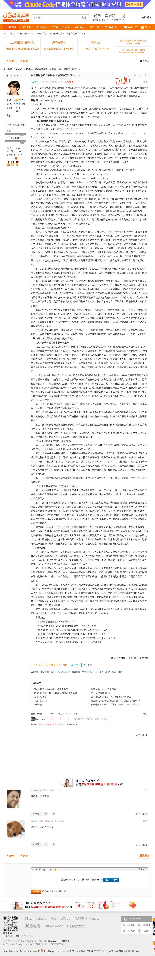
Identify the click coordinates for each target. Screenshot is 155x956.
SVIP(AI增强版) (117, 20)
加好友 (12, 103)
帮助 (53, 918)
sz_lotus (34, 790)
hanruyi (34, 821)
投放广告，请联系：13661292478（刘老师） (49, 941)
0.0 (123, 15)
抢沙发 (52, 69)
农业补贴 (55, 672)
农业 (107, 672)
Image (39, 869)
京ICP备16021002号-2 (13, 951)
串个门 (22, 100)
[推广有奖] (77, 75)
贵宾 (19, 138)
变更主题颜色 (41, 69)
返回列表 (144, 61)
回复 (25, 61)
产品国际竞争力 (89, 672)
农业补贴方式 (40, 701)
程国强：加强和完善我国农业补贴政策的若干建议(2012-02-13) (120, 701)
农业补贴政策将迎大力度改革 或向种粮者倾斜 (55, 693)
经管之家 (5, 33)
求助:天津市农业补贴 (100, 693)
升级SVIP (106, 20)
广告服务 (146, 931)
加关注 (12, 100)
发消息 (22, 103)
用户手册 (79, 918)
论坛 (12, 33)
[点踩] (84, 665)
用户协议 (136, 951)
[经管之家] (16, 24)
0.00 (123, 17)
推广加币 (96, 20)
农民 (114, 672)
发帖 (11, 61)
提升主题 (7, 69)
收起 (144, 714)
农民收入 (66, 672)
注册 (144, 17)
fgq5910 (14, 75)
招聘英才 (146, 925)
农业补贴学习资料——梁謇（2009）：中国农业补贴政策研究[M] (121, 704)
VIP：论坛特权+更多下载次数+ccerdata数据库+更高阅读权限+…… (133, 51)
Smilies (55, 869)
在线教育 (79, 27)
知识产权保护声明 (104, 951)
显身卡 (67, 69)
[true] (84, 18)
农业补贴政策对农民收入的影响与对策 (68, 33)
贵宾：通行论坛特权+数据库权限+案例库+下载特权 (133, 42)
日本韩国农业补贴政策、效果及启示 (51, 689)
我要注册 (95, 879)
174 (18, 108)
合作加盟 (131, 931)
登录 (149, 17)
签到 (97, 16)
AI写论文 (69, 82)
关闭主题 (28, 69)
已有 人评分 (36, 714)
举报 (137, 735)
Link (43, 869)
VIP (8, 119)
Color (36, 869)
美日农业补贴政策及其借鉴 (103, 689)
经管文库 (95, 27)
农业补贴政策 (40, 697)
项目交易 (41, 27)
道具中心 (76, 69)
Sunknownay (40, 719)
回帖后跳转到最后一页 (55, 891)
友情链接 (94, 918)
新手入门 (65, 918)
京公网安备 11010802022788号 (57, 951)
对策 (120, 672)
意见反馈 (41, 918)
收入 (101, 672)
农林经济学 (41, 33)
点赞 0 (76, 665)
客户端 (110, 16)
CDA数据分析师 (60, 27)
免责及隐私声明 (122, 951)
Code (51, 869)
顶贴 (60, 69)
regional (76, 672)
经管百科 (26, 27)
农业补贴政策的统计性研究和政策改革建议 (111, 697)
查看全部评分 (72, 724)
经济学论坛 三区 (25, 33)
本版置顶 (18, 69)
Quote (47, 869)
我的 (147, 27)
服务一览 (133, 27)
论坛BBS (11, 27)
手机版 (28, 918)
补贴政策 (44, 672)
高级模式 (142, 869)
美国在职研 (111, 27)
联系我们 (131, 925)
